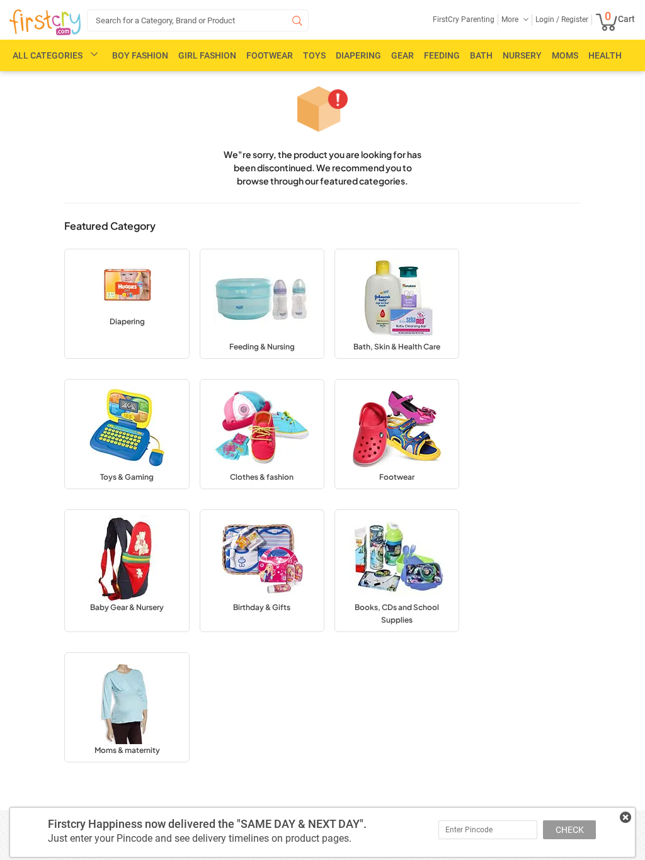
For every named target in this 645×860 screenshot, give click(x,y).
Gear (402, 55)
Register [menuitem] (573, 19)
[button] (126, 304)
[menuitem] (45, 22)
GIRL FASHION (207, 55)
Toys (314, 55)
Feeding (442, 55)
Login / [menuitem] (547, 19)
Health (605, 55)
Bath (481, 55)
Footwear (269, 55)
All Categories (48, 55)
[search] (198, 20)
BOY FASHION (140, 55)
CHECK (570, 830)
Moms (565, 55)
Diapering (358, 55)
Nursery (522, 55)
